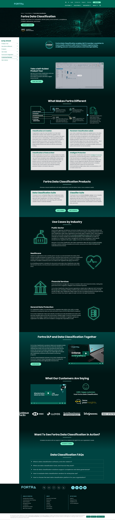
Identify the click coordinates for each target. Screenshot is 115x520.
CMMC (74, 240)
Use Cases (4, 52)
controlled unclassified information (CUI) (81, 235)
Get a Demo (5, 60)
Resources (87, 5)
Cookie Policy (36, 515)
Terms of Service (45, 515)
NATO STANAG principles (95, 242)
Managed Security (27, 503)
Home (22, 13)
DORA (64, 290)
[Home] (19, 4)
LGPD (72, 309)
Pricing (97, 2)
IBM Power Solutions (27, 508)
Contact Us (77, 2)
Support (84, 2)
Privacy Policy (31, 515)
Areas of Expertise (27, 496)
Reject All (94, 516)
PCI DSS (56, 290)
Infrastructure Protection (28, 498)
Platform (68, 5)
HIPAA (70, 260)
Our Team (48, 505)
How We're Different (7, 46)
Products (4, 49)
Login (72, 2)
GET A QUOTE (73, 210)
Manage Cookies (100, 516)
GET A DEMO (60, 210)
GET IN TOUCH (73, 496)
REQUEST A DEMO (28, 25)
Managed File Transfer (28, 506)
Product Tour (5, 43)
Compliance (25, 505)
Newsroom (48, 500)
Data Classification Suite (44, 192)
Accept (88, 516)
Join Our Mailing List (74, 503)
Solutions (77, 5)
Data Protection (26, 501)
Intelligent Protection (96, 155)
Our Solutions (49, 508)
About (95, 5)
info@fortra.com (73, 501)
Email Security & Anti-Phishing (29, 500)
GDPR (65, 309)
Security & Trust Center (51, 498)
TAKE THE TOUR (36, 81)
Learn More (35, 364)
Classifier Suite (77, 192)
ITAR (70, 240)
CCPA (68, 309)
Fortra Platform (28, 13)
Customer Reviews (7, 57)
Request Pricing (73, 500)
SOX (59, 290)
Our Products (49, 506)
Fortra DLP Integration (7, 54)
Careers (48, 503)
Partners (89, 2)
